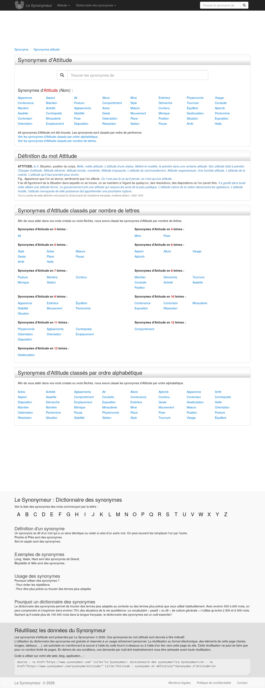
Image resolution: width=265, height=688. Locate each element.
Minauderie (53, 118)
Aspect (50, 98)
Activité (50, 108)
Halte (218, 123)
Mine (133, 98)
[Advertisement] (132, 28)
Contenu (164, 108)
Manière (23, 108)
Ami (16, 541)
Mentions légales (180, 683)
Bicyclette (20, 563)
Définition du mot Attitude (47, 155)
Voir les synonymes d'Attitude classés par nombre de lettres (57, 141)
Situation (192, 118)
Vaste (26, 559)
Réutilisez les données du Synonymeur (60, 630)
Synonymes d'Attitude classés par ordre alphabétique (80, 372)
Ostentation (109, 118)
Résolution (109, 123)
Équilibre (192, 108)
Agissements (82, 108)
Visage (219, 98)
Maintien (51, 103)
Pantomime (222, 113)
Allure (106, 98)
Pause (163, 123)
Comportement (112, 103)
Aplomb (220, 108)
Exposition (221, 118)
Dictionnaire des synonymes (95, 5)
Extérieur (164, 98)
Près (31, 537)
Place (134, 118)
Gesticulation (195, 113)
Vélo (34, 563)
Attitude (62, 5)
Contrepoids (54, 113)
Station (135, 123)
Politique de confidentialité (214, 683)
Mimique (164, 113)
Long (17, 559)
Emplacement (55, 123)
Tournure (193, 103)
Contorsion (25, 118)
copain (28, 541)
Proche (19, 537)
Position (164, 118)
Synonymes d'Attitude (45, 60)
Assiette (23, 113)
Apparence (25, 98)
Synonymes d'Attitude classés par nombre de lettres (79, 210)
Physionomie (195, 98)
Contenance (26, 103)
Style (133, 103)
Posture (79, 103)
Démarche (165, 103)
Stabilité (79, 113)
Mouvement (138, 113)
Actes (106, 108)
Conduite (221, 103)
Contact (242, 683)
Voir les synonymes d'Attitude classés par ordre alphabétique (58, 136)
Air (76, 98)
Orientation (25, 123)
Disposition (81, 123)
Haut (35, 559)
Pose (77, 118)
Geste (106, 113)
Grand (75, 559)
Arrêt (190, 123)
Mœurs (135, 108)
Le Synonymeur (39, 5)
